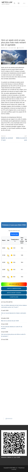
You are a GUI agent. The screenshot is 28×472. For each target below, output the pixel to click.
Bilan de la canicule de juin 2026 (10, 320)
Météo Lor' (7, 2)
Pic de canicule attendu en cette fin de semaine (11, 327)
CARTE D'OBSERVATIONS (14, 288)
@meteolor (9, 418)
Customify (13, 469)
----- (24, 3)
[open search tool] (14, 3)
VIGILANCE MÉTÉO (14, 284)
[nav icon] (18, 3)
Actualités (21, 47)
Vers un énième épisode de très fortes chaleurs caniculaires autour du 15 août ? (14, 306)
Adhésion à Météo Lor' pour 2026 (10, 457)
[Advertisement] (14, 24)
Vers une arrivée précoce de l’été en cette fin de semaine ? (13, 335)
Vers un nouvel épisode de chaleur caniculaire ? (13, 314)
